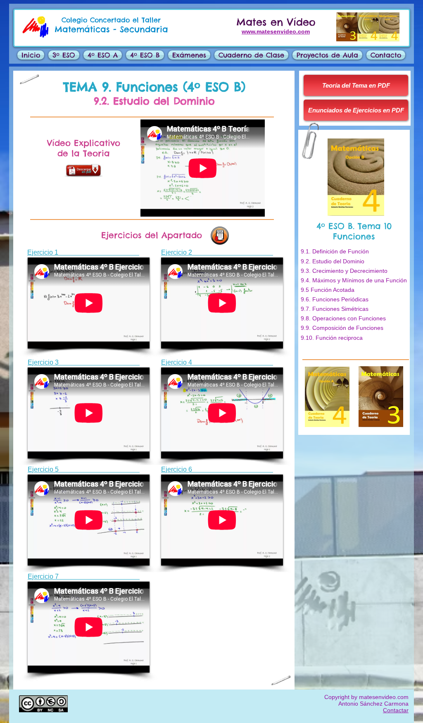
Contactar (396, 710)
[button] (189, 55)
